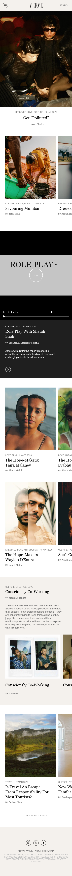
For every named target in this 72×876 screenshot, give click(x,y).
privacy (29, 851)
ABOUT (21, 851)
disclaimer (49, 851)
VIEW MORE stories (36, 815)
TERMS (38, 851)
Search (64, 5)
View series (11, 693)
